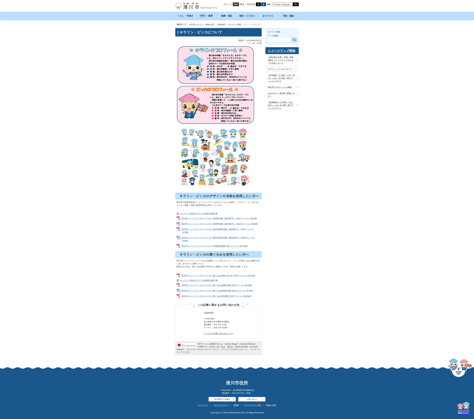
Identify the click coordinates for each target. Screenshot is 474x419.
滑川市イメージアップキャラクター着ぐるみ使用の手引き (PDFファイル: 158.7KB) (218, 275)
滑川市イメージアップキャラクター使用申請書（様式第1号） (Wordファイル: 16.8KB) (219, 224)
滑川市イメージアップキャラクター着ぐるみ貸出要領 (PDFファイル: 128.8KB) (216, 296)
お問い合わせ (252, 399)
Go (295, 4)
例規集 (236, 405)
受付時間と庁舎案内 (222, 399)
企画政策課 (221, 24)
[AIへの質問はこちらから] (463, 408)
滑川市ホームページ (196, 24)
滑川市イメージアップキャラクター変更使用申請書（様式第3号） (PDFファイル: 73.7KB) (217, 230)
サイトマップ (203, 405)
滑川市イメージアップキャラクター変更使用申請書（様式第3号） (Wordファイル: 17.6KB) (218, 239)
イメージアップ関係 (234, 24)
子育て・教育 (206, 15)
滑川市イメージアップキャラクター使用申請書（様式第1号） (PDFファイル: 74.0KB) (219, 218)
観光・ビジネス (247, 15)
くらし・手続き (185, 15)
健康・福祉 (226, 15)
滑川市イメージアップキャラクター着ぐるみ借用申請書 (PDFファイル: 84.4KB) (216, 285)
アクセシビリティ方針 (252, 405)
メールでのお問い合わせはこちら (218, 333)
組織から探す (210, 24)
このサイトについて (220, 405)
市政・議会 (288, 15)
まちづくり (267, 15)
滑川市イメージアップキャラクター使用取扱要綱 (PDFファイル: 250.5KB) (214, 246)
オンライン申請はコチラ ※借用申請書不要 (199, 280)
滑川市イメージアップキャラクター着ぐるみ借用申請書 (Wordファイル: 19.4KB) (217, 290)
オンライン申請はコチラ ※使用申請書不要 (199, 213)
